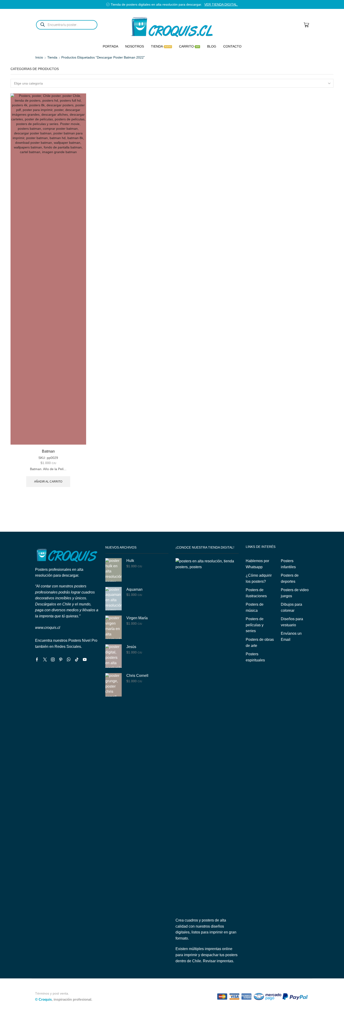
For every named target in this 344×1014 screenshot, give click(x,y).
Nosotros (134, 46)
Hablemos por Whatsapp (257, 564)
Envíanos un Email (291, 636)
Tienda (161, 46)
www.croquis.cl (47, 628)
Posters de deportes (290, 578)
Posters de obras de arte (260, 643)
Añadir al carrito (48, 481)
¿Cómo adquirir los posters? (259, 578)
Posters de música (254, 607)
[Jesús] (113, 656)
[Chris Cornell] (113, 685)
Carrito (189, 46)
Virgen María (137, 618)
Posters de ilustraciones (256, 593)
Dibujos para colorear (291, 607)
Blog (211, 46)
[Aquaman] (113, 598)
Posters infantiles (288, 564)
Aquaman (134, 589)
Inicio (39, 57)
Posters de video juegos (295, 593)
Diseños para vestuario (292, 622)
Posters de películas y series (254, 625)
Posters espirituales (255, 657)
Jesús (131, 647)
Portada (110, 46)
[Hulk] (113, 570)
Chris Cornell (137, 676)
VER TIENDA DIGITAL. (221, 4)
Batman (48, 451)
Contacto (232, 46)
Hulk (130, 561)
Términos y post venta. (52, 993)
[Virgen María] (113, 627)
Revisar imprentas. (218, 961)
